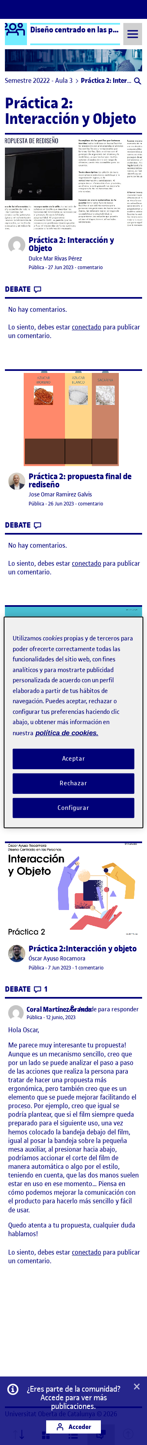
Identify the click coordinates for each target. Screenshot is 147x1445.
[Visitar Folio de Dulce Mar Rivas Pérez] (16, 245)
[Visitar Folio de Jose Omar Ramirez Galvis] (16, 481)
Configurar (73, 807)
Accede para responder (108, 1009)
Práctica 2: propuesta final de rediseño (80, 481)
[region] (73, 722)
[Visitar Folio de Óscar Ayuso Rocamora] (16, 953)
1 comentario (89, 967)
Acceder (79, 1426)
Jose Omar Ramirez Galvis (60, 494)
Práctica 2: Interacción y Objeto (71, 244)
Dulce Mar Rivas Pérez (55, 259)
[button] (137, 82)
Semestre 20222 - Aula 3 (39, 80)
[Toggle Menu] (132, 34)
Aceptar (73, 759)
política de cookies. (67, 732)
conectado (86, 327)
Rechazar (73, 783)
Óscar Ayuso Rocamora (57, 959)
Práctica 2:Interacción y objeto (83, 949)
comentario (90, 267)
